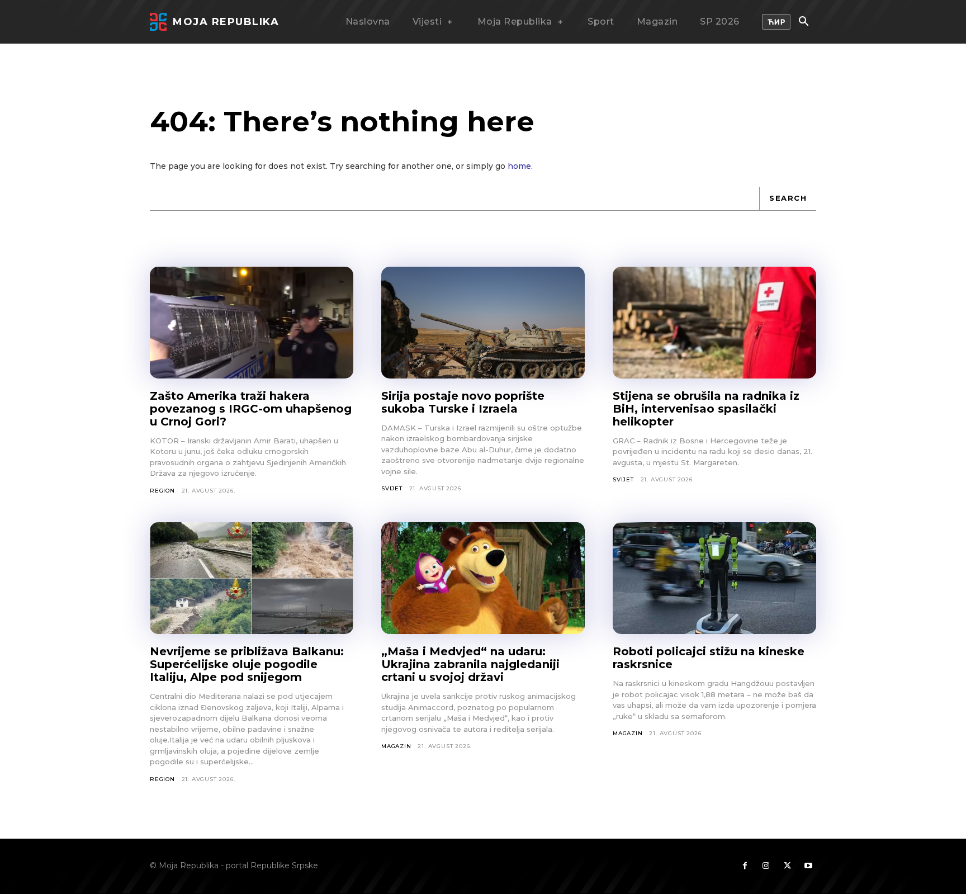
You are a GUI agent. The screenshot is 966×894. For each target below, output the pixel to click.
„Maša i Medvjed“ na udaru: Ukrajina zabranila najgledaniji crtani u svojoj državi (470, 664)
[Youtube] (808, 866)
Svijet (391, 488)
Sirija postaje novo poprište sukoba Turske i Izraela (462, 402)
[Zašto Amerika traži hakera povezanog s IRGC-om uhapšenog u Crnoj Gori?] (251, 323)
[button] (803, 22)
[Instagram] (766, 866)
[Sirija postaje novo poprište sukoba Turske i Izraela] (483, 323)
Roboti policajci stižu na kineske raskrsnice (708, 658)
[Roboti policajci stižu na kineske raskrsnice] (714, 578)
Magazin (396, 746)
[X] (787, 866)
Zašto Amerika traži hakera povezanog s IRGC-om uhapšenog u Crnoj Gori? (251, 408)
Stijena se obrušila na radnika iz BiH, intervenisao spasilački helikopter (706, 408)
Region (162, 490)
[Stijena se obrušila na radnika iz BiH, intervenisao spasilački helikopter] (714, 323)
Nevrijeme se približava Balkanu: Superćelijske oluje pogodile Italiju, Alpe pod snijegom (247, 664)
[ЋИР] (776, 22)
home (519, 166)
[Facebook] (744, 866)
